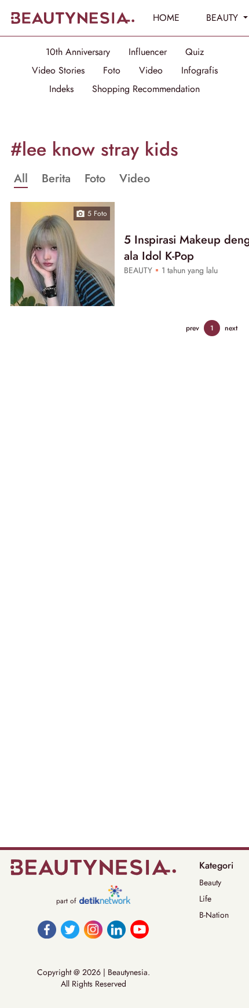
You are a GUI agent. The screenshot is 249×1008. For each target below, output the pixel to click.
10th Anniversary (78, 52)
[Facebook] (47, 929)
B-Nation (214, 915)
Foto (111, 70)
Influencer (148, 52)
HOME (166, 17)
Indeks (61, 89)
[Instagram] (93, 929)
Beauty (210, 882)
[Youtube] (139, 929)
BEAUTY (223, 17)
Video (151, 70)
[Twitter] (70, 929)
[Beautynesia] (72, 18)
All (21, 179)
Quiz (194, 52)
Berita (56, 179)
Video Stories (58, 70)
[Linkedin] (116, 929)
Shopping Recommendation (146, 89)
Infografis (199, 70)
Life (205, 898)
